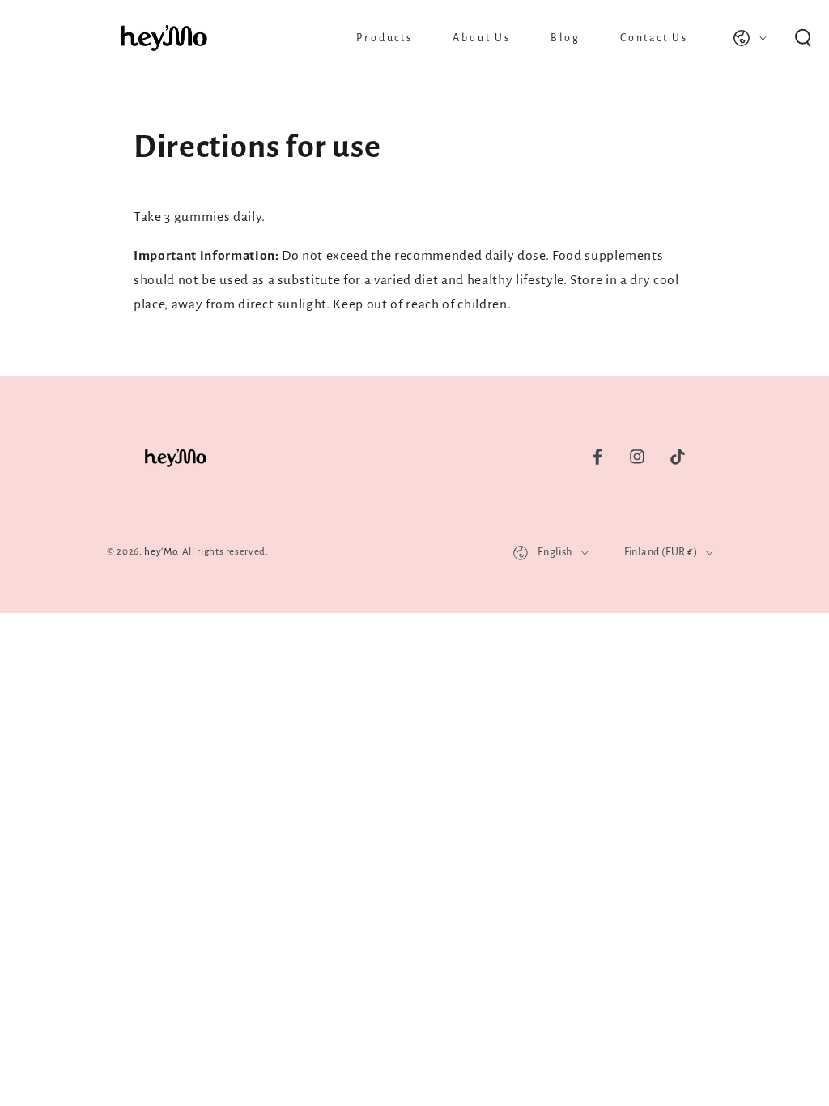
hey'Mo (160, 551)
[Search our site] (803, 38)
